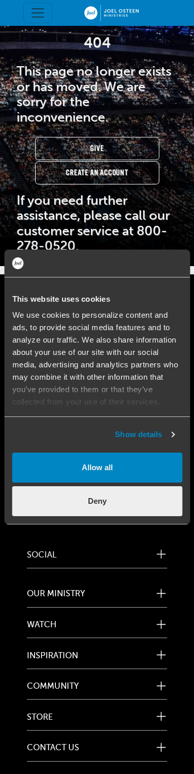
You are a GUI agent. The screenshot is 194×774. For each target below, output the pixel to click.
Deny (97, 501)
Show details (138, 434)
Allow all (97, 467)
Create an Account (97, 173)
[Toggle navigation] (37, 13)
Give (96, 148)
